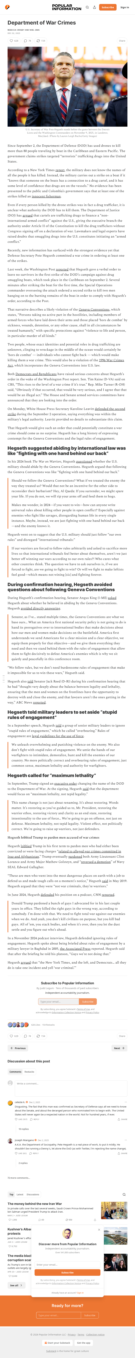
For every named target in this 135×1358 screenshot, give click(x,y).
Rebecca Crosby (16, 30)
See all (14, 1285)
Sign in (125, 7)
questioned (84, 461)
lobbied (26, 846)
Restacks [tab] (29, 1071)
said (86, 788)
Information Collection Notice (66, 1283)
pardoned (75, 856)
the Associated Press (75, 948)
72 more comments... (19, 1177)
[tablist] (22, 1072)
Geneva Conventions (94, 309)
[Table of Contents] (3, 679)
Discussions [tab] (33, 1194)
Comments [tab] (15, 1071)
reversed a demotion (96, 861)
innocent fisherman (46, 196)
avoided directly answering (40, 608)
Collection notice (95, 1334)
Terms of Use (83, 1280)
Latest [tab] (20, 1194)
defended (47, 894)
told (30, 681)
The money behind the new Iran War (35, 1204)
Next (117, 1048)
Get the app (83, 1342)
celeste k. (20, 1102)
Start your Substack (59, 1342)
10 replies (24, 1129)
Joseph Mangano (24, 1140)
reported (62, 269)
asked (112, 597)
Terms (81, 1334)
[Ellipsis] (125, 1102)
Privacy (72, 1334)
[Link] (3, 450)
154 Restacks (48, 1024)
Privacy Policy (92, 1283)
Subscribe (108, 7)
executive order (65, 783)
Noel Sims (35, 30)
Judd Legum (22, 1215)
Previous (20, 1048)
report (60, 170)
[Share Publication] (94, 7)
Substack (51, 1351)
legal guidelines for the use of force (58, 736)
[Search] (87, 7)
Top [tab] (11, 1194)
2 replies (23, 1163)
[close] (99, 1229)
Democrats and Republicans (36, 374)
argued (28, 215)
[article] (67, 1211)
